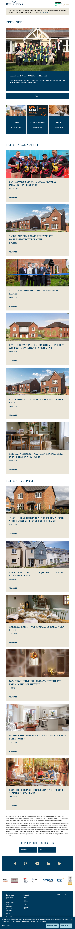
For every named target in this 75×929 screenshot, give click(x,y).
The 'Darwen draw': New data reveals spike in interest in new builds (36, 455)
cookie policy (42, 921)
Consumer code (26, 908)
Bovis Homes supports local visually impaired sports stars (32, 183)
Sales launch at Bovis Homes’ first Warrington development (31, 238)
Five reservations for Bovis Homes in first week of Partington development (36, 347)
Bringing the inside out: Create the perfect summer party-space (37, 792)
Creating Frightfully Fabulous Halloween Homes (36, 628)
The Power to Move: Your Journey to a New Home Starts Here (36, 574)
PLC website (26, 900)
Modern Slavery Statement (10, 909)
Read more (13, 198)
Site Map (8, 913)
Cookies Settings (6, 925)
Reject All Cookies (66, 925)
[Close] (72, 920)
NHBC (25, 904)
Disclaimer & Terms (9, 898)
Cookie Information (9, 905)
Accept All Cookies (52, 925)
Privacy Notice (10, 902)
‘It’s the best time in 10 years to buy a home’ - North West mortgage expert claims (37, 520)
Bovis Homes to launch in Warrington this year (36, 401)
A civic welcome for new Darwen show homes (33, 292)
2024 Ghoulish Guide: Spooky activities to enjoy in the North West (35, 683)
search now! (44, 13)
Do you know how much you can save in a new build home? (37, 737)
